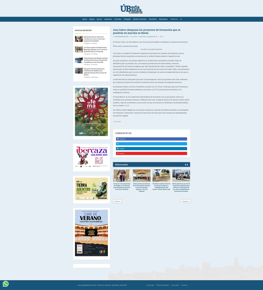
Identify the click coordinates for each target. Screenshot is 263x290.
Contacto (184, 285)
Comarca (108, 19)
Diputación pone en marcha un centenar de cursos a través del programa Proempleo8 (94, 39)
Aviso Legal (150, 285)
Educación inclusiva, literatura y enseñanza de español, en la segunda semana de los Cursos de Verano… (95, 72)
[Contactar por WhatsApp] (6, 284)
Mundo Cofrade (139, 19)
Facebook (122, 139)
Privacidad (175, 285)
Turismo (127, 19)
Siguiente (185, 201)
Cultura (117, 19)
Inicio (84, 19)
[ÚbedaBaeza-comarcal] (131, 8)
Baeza (99, 19)
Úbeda (92, 19)
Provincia (163, 19)
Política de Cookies (163, 285)
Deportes (153, 19)
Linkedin (122, 148)
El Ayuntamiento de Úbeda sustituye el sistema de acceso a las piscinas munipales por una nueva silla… (96, 60)
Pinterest (121, 153)
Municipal (118, 121)
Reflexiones (174, 19)
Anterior (117, 201)
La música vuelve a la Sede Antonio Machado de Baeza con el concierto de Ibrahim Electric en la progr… (95, 49)
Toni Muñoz (134, 36)
